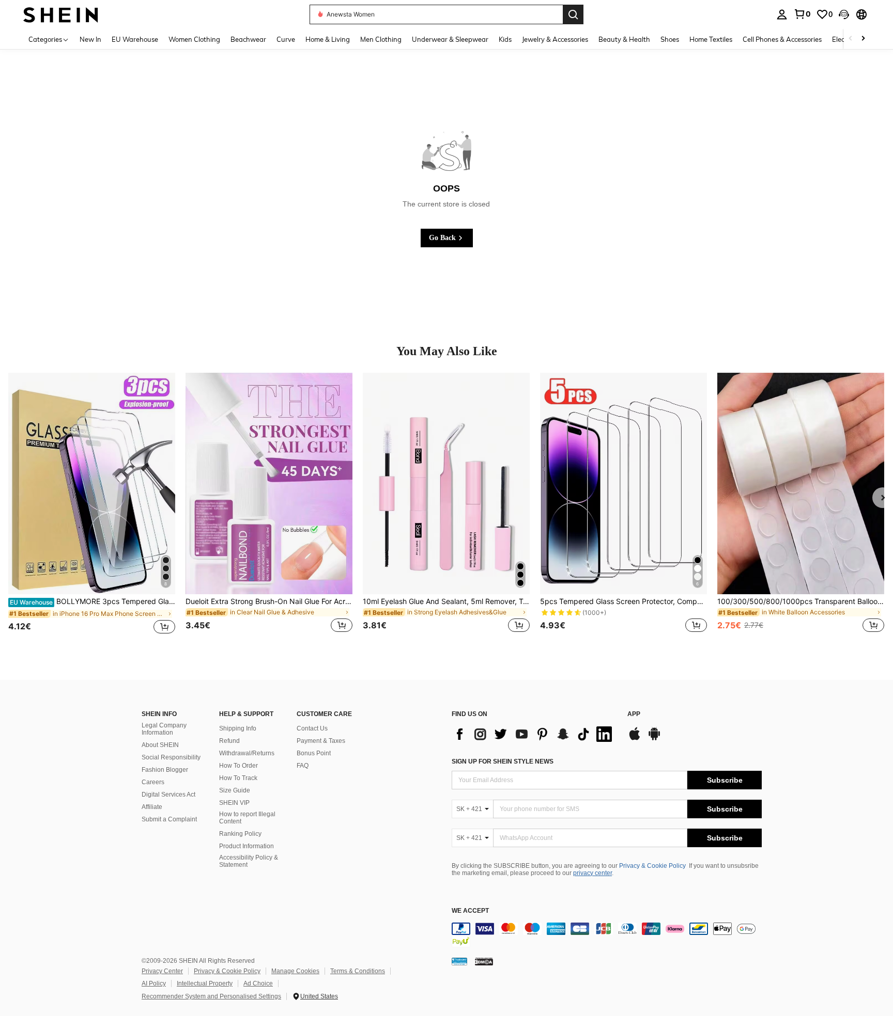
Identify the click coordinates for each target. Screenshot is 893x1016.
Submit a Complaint (169, 819)
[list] (534, 734)
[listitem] (91, 509)
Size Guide (234, 790)
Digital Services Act (168, 794)
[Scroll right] (863, 39)
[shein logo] (60, 14)
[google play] (654, 738)
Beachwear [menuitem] (248, 39)
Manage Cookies (295, 971)
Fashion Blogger (165, 769)
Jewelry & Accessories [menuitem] (555, 39)
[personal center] (782, 14)
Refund (229, 740)
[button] (844, 14)
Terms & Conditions (357, 971)
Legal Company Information (164, 729)
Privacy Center (162, 971)
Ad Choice (258, 983)
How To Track (238, 778)
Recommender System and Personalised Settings (211, 996)
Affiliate (152, 807)
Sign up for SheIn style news (502, 761)
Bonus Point (314, 753)
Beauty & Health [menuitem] (624, 39)
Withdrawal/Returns (246, 753)
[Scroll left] (850, 39)
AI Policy (154, 983)
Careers (153, 782)
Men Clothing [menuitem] (381, 39)
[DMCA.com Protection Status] (484, 961)
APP (633, 714)
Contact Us (312, 728)
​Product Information (246, 846)
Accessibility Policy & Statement (248, 861)
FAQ (303, 765)
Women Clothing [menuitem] (194, 39)
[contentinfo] (607, 935)
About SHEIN (160, 745)
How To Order (238, 765)
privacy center (592, 873)
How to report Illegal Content (247, 818)
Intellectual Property (205, 983)
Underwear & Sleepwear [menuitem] (450, 39)
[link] (802, 14)
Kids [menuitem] (505, 39)
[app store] (634, 738)
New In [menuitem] (90, 39)
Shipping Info (237, 728)
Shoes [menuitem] (669, 39)
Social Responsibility (171, 757)
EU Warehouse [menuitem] (135, 39)
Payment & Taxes (321, 740)
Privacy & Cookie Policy (652, 865)
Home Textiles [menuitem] (710, 39)
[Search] (573, 14)
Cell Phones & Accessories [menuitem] (782, 39)
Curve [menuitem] (285, 39)
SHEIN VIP (234, 802)
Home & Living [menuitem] (327, 39)
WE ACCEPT (470, 911)
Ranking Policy (240, 833)
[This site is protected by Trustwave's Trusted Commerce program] (459, 961)
